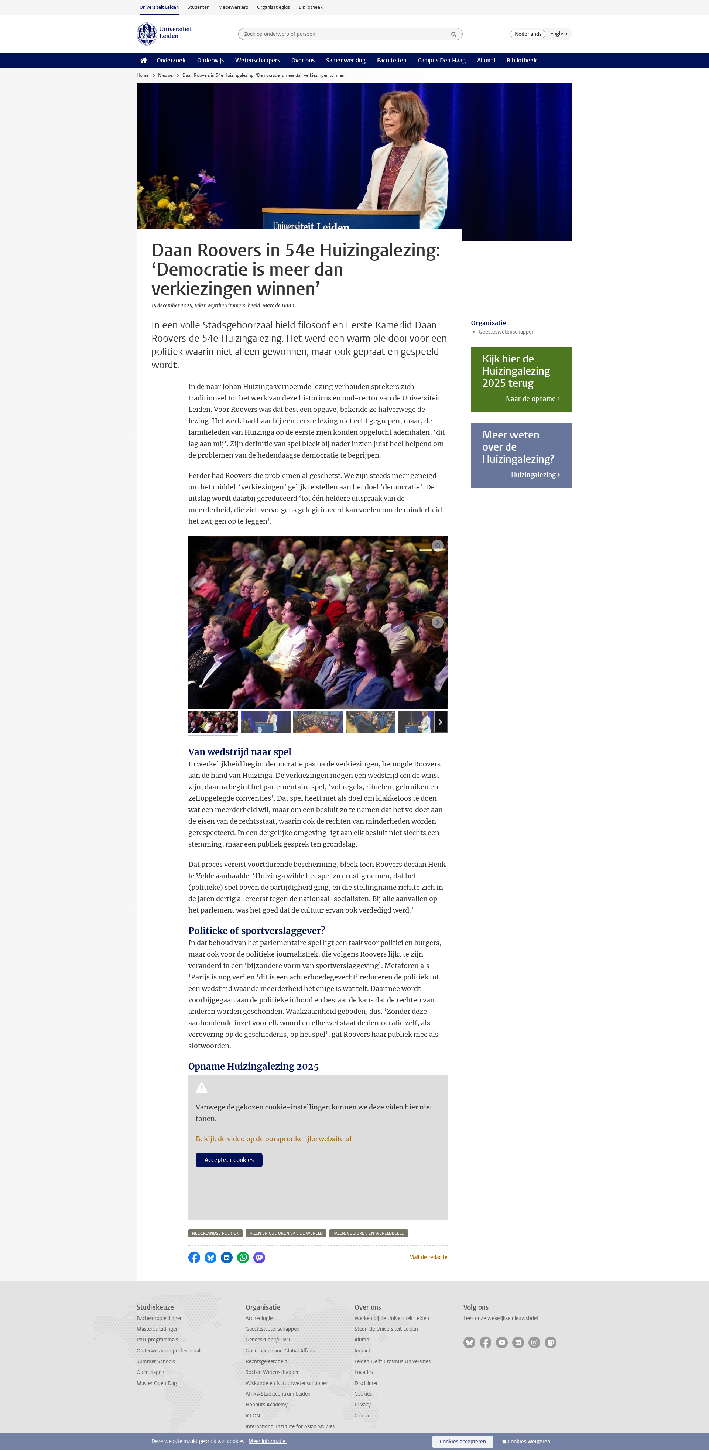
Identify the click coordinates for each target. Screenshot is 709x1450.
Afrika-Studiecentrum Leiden (278, 1394)
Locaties (363, 1372)
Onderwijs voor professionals (169, 1350)
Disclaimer (366, 1383)
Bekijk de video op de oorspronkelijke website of (274, 1139)
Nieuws (165, 75)
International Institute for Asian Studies (290, 1426)
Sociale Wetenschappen (273, 1372)
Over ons (303, 60)
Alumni (486, 60)
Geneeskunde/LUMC (269, 1339)
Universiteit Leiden (159, 7)
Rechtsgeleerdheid (266, 1361)
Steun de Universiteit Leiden (386, 1329)
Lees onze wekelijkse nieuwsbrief (500, 1318)
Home (142, 75)
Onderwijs (210, 60)
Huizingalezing (533, 475)
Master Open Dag (157, 1383)
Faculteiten (392, 60)
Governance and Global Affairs (280, 1350)
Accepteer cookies (229, 1160)
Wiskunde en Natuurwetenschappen (287, 1383)
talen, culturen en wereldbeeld (368, 1233)
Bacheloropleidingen (160, 1318)
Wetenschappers (257, 60)
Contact (363, 1415)
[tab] (213, 722)
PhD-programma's (157, 1339)
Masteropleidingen (158, 1329)
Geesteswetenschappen (507, 331)
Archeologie (259, 1318)
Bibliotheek (311, 7)
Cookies (363, 1394)
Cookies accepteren (463, 1441)
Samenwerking (346, 60)
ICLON (253, 1415)
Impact (362, 1350)
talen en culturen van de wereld (286, 1233)
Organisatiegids (273, 7)
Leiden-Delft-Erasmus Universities (392, 1361)
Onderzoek (171, 60)
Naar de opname (531, 398)
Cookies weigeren (529, 1441)
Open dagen (150, 1372)
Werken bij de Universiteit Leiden (391, 1318)
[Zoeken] (454, 34)
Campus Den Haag (442, 60)
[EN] (559, 34)
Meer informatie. (268, 1441)
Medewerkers (233, 7)
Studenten (198, 7)
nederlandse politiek (215, 1233)
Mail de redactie (428, 1257)
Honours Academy (267, 1404)
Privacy (362, 1404)
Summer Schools (156, 1361)
